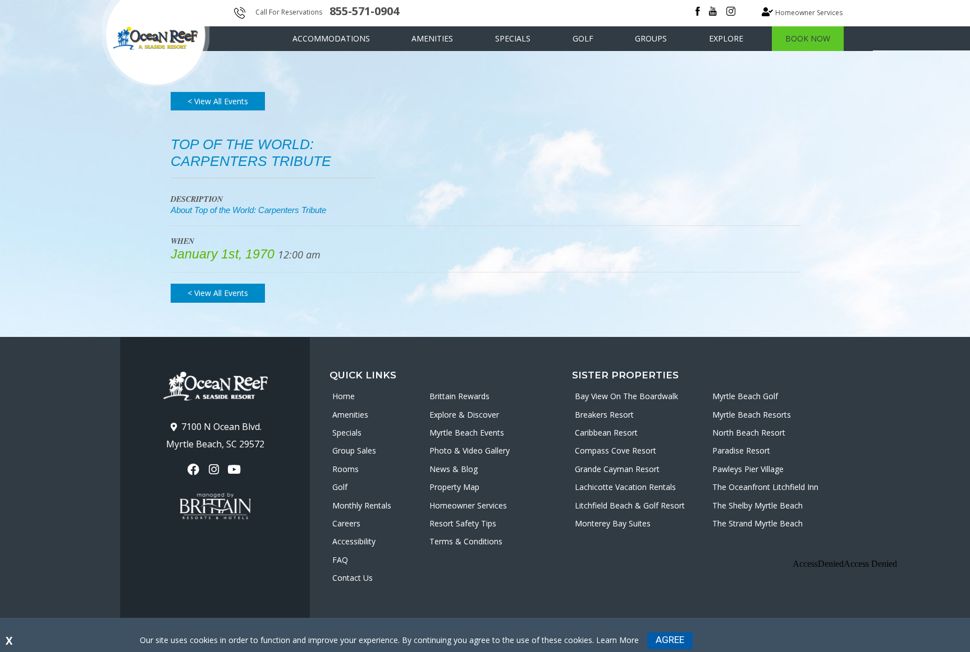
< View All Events (217, 101)
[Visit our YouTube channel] (235, 469)
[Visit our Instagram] (214, 469)
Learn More (617, 640)
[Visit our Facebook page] (194, 469)
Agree (670, 639)
